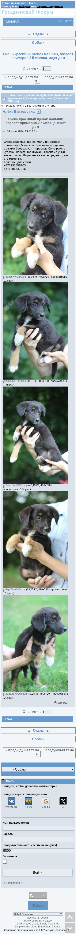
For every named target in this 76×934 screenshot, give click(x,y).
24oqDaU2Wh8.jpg (16, 485)
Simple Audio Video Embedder (32, 926)
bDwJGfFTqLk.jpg (15, 381)
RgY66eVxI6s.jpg (15, 589)
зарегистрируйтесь (50, 6)
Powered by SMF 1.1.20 (38, 920)
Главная (12, 21)
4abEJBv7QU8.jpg (16, 693)
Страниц (30, 68)
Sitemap (56, 926)
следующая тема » (54, 79)
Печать (8, 87)
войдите (24, 6)
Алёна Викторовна (19, 111)
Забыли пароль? (13, 883)
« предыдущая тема (21, 77)
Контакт (38, 905)
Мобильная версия (38, 917)
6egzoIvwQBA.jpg (15, 276)
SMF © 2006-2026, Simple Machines (38, 923)
